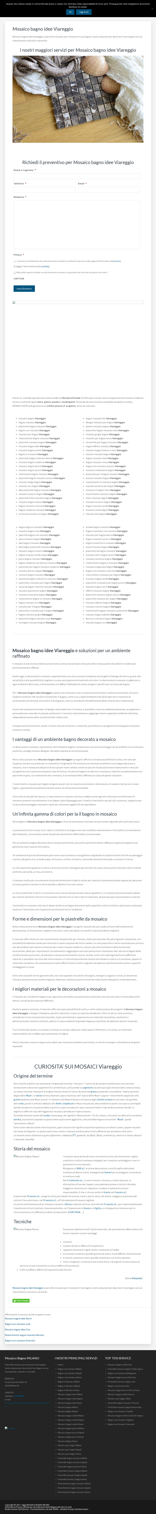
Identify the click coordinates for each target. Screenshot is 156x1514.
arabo (47, 1115)
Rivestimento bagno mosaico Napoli (74, 1487)
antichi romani (104, 1099)
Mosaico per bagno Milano (70, 1445)
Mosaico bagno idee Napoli (70, 1398)
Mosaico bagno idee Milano (70, 1394)
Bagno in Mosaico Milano (69, 1381)
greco (94, 1091)
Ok (70, 12)
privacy (117, 261)
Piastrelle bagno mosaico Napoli (72, 1462)
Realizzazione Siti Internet (17, 1509)
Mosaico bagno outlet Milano (71, 1415)
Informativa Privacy (13, 1507)
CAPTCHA (19, 278)
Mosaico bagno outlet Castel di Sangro (125, 1415)
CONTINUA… (76, 1212)
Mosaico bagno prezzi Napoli (71, 1432)
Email (82, 183)
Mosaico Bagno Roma (67, 1441)
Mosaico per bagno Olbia (119, 1398)
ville (21, 1103)
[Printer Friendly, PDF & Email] (21, 1300)
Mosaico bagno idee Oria (17, 1329)
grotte (17, 1099)
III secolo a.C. (50, 1200)
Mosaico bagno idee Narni (18, 1318)
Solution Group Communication (74, 1509)
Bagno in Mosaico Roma (68, 1390)
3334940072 (19, 1396)
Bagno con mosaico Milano (70, 1369)
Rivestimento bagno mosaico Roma (74, 1492)
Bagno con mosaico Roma (69, 1377)
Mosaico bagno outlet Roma (70, 1424)
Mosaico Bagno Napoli (68, 1411)
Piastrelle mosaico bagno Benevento (125, 1407)
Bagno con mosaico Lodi (17, 1323)
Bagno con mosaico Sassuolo (121, 1424)
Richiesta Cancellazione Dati (36, 1507)
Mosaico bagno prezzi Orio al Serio (124, 1390)
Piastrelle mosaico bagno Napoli (72, 1475)
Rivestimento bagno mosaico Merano (24, 1334)
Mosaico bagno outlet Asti (120, 1364)
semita (17, 1119)
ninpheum (68, 1103)
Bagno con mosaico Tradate (120, 1411)
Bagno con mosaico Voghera (121, 1420)
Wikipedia (136, 1278)
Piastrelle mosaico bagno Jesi (121, 1381)
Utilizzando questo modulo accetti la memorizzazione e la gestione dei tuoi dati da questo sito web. (62, 272)
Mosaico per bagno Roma (69, 1453)
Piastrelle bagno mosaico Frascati (123, 1403)
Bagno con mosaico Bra (118, 1386)
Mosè (120, 1119)
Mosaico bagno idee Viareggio (27, 1287)
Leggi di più (84, 12)
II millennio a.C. (75, 1180)
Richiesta (20, 196)
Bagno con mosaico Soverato (20, 1340)
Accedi (68, 1507)
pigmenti (88, 1087)
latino (39, 1095)
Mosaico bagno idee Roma (70, 1403)
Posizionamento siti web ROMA (44, 1509)
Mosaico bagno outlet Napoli (71, 1420)
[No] (152, 8)
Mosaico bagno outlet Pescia (121, 1394)
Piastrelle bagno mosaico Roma (72, 1466)
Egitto (98, 1208)
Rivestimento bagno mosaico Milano (74, 1483)
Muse (28, 1095)
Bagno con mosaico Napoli (70, 1373)
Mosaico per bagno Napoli (70, 1449)
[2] (74, 1134)
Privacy (19, 254)
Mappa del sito (57, 1507)
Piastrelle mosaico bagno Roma (72, 1479)
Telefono (20, 183)
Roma (68, 1204)
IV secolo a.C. (33, 1196)
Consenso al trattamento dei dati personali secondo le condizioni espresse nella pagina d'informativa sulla (69, 261)
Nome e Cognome (25, 170)
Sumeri (108, 1172)
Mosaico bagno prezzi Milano (71, 1428)
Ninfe (59, 1103)
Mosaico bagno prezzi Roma (71, 1436)
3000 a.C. (80, 1168)
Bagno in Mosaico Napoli (69, 1386)
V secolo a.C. (120, 1192)
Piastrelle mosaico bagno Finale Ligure (125, 1369)
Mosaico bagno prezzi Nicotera (122, 1377)
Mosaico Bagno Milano (68, 1407)
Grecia (107, 1192)
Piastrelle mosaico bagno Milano (72, 1470)
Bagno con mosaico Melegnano (122, 1373)
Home (60, 1364)
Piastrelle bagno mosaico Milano (72, 1458)
